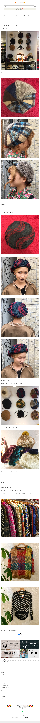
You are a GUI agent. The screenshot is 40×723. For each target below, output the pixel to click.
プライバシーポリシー (5, 685)
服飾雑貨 (2, 672)
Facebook (3, 692)
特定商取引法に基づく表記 (5, 687)
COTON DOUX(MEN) (4, 661)
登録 (26, 717)
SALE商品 (2, 674)
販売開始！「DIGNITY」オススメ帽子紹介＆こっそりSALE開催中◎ (16, 15)
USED (2, 670)
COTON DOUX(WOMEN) (5, 663)
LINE (2, 698)
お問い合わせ (4, 683)
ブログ (3, 681)
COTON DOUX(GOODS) (5, 665)
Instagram (3, 696)
